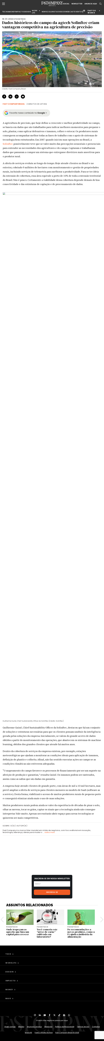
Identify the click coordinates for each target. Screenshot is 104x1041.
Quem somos (10, 1026)
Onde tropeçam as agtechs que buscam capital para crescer (17, 932)
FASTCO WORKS (92, 11)
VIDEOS (62, 12)
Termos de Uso (83, 1026)
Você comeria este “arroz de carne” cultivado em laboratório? (47, 933)
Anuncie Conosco (34, 1026)
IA (8, 12)
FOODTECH (20, 19)
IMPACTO (19, 12)
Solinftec (8, 143)
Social (66, 4)
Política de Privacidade (64, 1026)
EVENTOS (78, 12)
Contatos (96, 1026)
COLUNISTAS (53, 12)
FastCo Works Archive (44, 1032)
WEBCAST (69, 12)
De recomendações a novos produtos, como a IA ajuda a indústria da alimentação (81, 933)
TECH (4, 12)
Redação (48, 1026)
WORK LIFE (35, 11)
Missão (21, 1026)
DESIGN (27, 12)
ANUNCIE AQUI (90, 4)
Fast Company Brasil (14, 104)
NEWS (44, 12)
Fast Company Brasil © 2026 (67, 1032)
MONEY (12, 12)
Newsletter (77, 4)
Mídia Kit (28, 1032)
